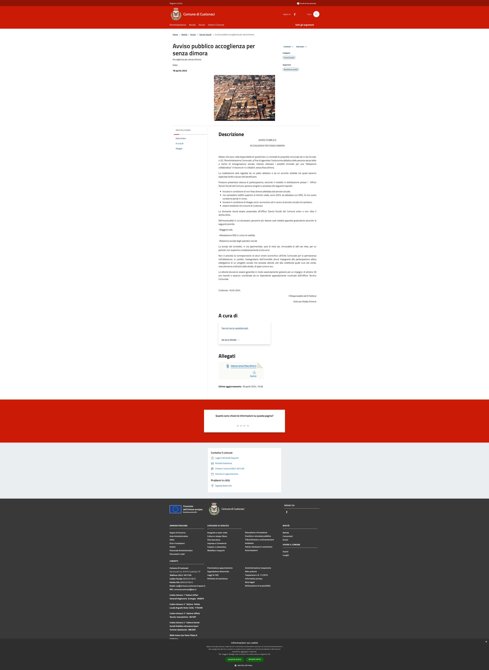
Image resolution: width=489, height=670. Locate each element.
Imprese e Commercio (217, 543)
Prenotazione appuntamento (220, 567)
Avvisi (193, 34)
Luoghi (286, 555)
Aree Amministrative (179, 536)
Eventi (285, 551)
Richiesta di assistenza (217, 578)
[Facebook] (293, 14)
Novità (184, 34)
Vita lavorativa (213, 539)
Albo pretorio (251, 571)
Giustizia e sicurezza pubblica (258, 536)
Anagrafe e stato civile (217, 532)
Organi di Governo (178, 532)
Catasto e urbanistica (216, 546)
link (269, 654)
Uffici (172, 539)
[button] (244, 665)
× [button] (486, 642)
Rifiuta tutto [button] (255, 659)
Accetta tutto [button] (234, 659)
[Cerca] (316, 14)
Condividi (287, 46)
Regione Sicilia (176, 3)
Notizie (286, 532)
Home (175, 34)
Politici (173, 546)
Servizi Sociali (205, 34)
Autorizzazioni (251, 550)
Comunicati (288, 536)
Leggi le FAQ (212, 575)
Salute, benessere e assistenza (258, 546)
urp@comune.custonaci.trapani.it (190, 585)
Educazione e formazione (256, 532)
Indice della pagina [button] (183, 130)
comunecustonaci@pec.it (185, 589)
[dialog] (244, 654)
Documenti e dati (177, 554)
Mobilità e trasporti (216, 550)
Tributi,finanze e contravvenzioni (259, 539)
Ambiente (249, 543)
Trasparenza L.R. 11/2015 (256, 575)
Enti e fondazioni (177, 543)
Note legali (250, 582)
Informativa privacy (253, 578)
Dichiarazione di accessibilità (257, 585)
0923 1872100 (184, 575)
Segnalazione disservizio (218, 571)
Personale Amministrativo (181, 550)
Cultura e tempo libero (217, 536)
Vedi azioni (300, 46)
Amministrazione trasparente (258, 567)
